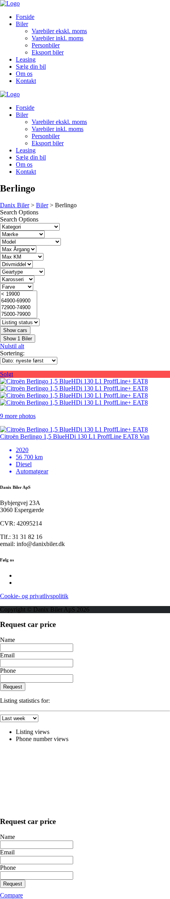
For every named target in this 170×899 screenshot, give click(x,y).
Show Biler (17, 339)
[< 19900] (18, 294)
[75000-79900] (18, 314)
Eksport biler (48, 52)
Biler (22, 24)
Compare (11, 895)
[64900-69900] (18, 301)
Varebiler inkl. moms (57, 38)
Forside (25, 16)
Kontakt (26, 80)
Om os (24, 73)
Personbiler (46, 45)
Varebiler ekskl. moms (59, 31)
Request (12, 687)
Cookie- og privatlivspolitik (34, 596)
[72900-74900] (18, 307)
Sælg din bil (31, 66)
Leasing (26, 59)
